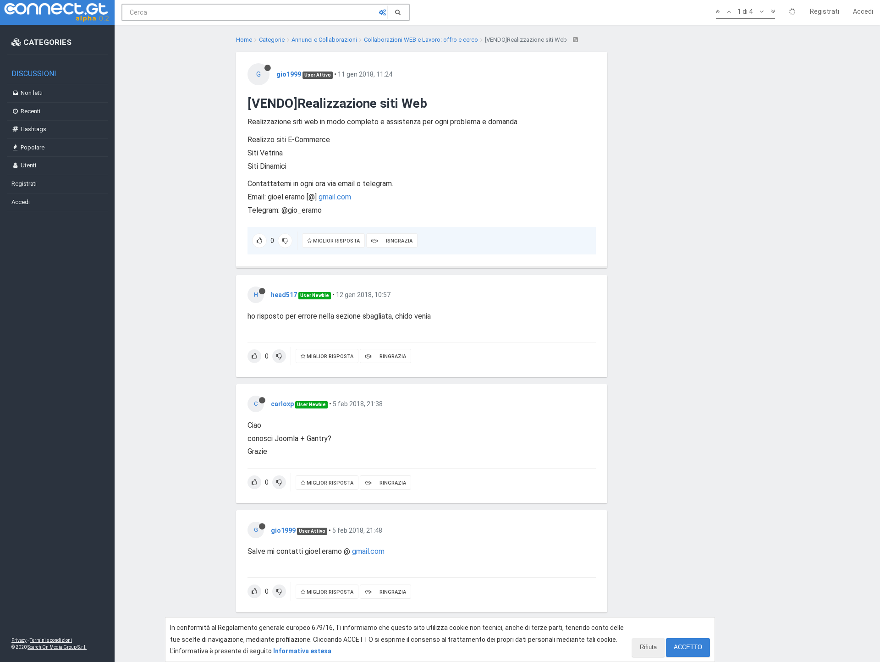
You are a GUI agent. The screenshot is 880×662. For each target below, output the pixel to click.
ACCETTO (688, 647)
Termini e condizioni (51, 640)
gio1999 (288, 74)
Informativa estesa (302, 651)
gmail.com (335, 197)
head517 (284, 294)
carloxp (282, 404)
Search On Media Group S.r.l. (57, 647)
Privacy (19, 640)
